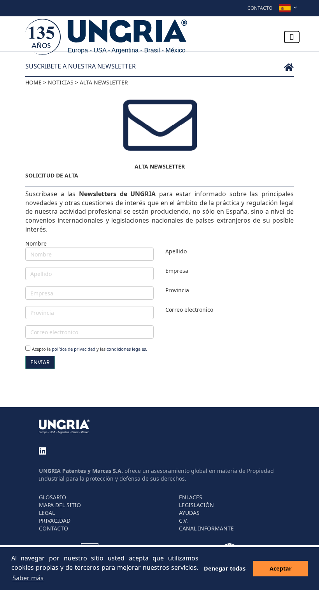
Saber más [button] (28, 578)
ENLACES (190, 497)
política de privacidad (73, 349)
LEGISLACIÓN (196, 505)
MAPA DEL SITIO (60, 505)
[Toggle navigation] (292, 37)
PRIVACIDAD (54, 520)
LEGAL (47, 512)
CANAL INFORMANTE (206, 528)
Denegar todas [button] (224, 568)
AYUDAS (189, 512)
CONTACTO (53, 528)
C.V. (183, 520)
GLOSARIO (52, 497)
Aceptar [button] (281, 568)
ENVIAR (40, 362)
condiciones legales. (127, 349)
